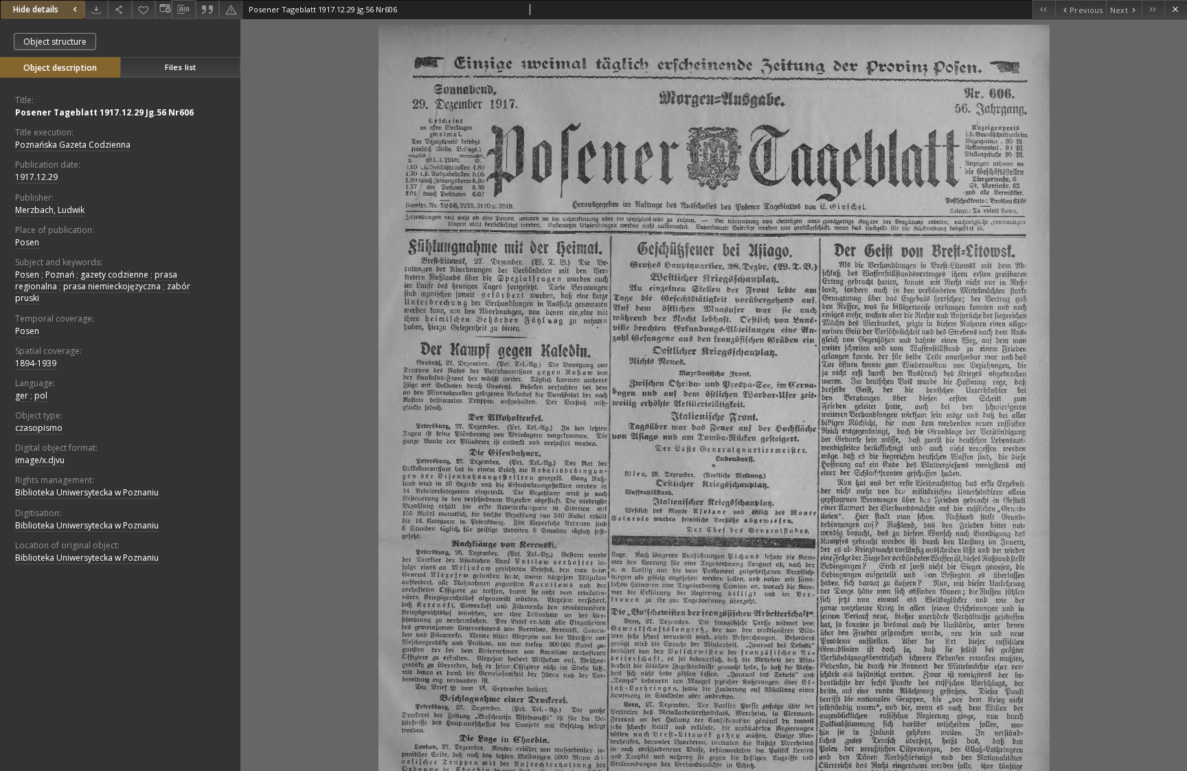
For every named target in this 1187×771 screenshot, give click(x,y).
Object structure (55, 41)
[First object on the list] (1043, 9)
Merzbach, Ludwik (49, 210)
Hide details (35, 9)
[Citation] (207, 9)
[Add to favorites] (143, 9)
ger (21, 395)
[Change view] (163, 9)
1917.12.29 (36, 177)
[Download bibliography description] (183, 9)
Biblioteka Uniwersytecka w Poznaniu (87, 492)
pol (40, 395)
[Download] (96, 9)
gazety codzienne (114, 274)
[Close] (1175, 9)
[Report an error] (230, 9)
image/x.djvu (40, 460)
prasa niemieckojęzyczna (112, 286)
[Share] (119, 9)
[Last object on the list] (1153, 9)
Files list (180, 67)
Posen (27, 242)
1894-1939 (35, 363)
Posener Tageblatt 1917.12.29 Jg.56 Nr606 (104, 112)
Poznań (59, 274)
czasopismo (39, 428)
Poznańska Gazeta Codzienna (73, 144)
